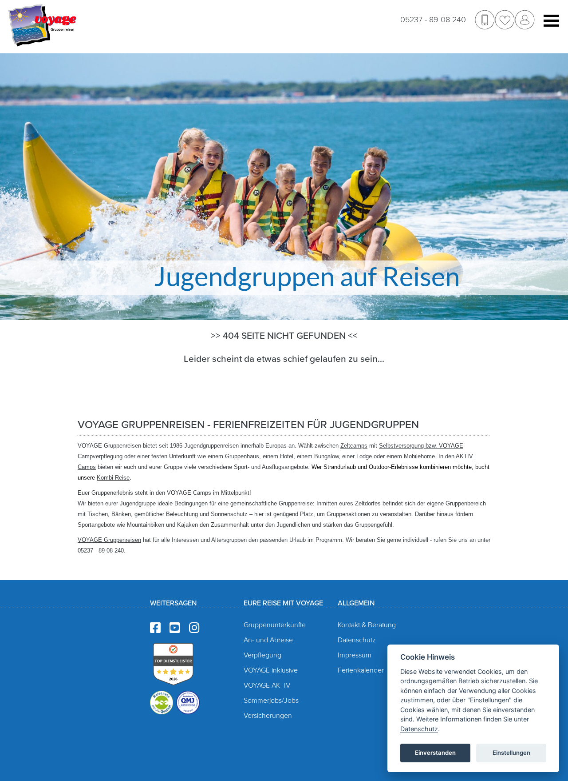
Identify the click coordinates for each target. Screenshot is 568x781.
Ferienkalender (361, 670)
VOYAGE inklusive (271, 670)
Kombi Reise (113, 477)
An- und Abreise (268, 640)
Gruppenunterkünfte (275, 625)
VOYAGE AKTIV (267, 685)
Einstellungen (511, 752)
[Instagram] (194, 628)
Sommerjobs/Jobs (271, 700)
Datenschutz (357, 640)
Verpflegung (262, 655)
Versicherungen (268, 715)
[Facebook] (155, 628)
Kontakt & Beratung (367, 625)
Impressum (354, 655)
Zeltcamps (353, 445)
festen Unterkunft (173, 456)
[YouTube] (175, 628)
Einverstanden (435, 752)
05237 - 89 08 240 (433, 19)
